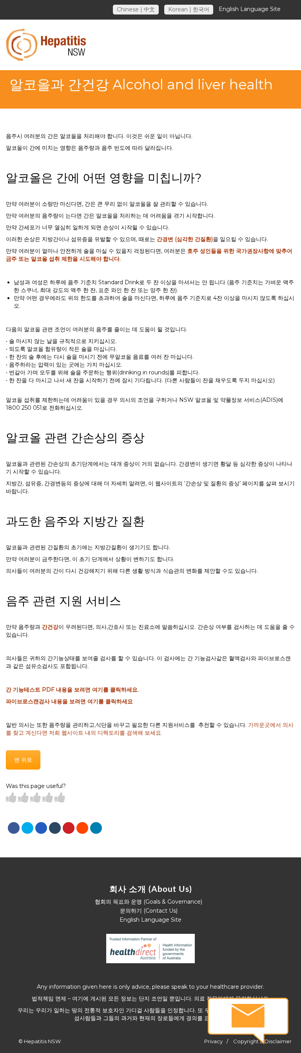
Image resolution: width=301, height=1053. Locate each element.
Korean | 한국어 (188, 9)
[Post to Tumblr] (55, 828)
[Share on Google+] (41, 828)
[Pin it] (68, 828)
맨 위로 (23, 759)
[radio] (11, 798)
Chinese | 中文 (136, 9)
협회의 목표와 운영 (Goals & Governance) (148, 901)
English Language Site (250, 9)
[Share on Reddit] (82, 828)
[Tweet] (27, 828)
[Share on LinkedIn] (96, 828)
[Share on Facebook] (14, 828)
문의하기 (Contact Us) (149, 910)
